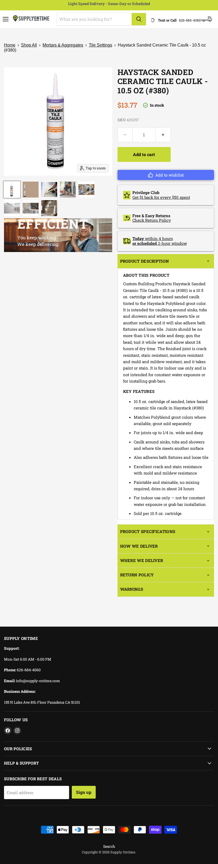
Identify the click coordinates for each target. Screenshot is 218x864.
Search (109, 846)
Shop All (29, 45)
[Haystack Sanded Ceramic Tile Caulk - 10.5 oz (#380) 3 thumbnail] (49, 189)
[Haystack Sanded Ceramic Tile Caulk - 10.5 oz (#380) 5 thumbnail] (86, 189)
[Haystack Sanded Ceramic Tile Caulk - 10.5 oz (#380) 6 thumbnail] (11, 208)
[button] (166, 175)
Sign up (83, 792)
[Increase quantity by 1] (163, 134)
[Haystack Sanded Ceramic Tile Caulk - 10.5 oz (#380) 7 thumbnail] (30, 208)
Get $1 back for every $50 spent (161, 197)
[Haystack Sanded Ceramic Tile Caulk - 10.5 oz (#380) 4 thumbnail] (67, 189)
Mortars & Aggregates (63, 45)
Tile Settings (100, 45)
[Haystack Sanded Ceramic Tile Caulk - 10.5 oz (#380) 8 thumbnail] (49, 208)
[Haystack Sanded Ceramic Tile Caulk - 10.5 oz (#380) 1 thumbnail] (11, 189)
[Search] (139, 19)
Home (9, 45)
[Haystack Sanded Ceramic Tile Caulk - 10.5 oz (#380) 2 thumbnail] (30, 189)
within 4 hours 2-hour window (159, 241)
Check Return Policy (151, 220)
